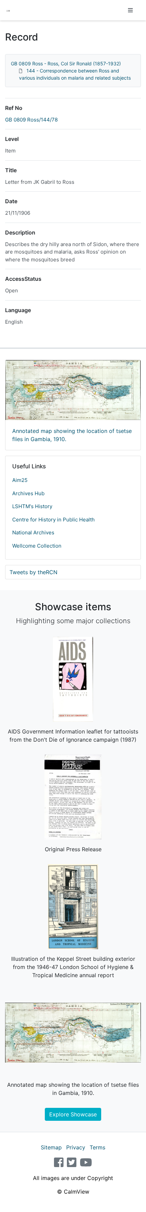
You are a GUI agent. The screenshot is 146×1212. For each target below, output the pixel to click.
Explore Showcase (73, 1114)
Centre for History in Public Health (53, 519)
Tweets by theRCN (33, 572)
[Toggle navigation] (130, 10)
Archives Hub (28, 493)
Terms (97, 1147)
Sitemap (51, 1147)
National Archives (33, 532)
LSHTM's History (32, 506)
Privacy (75, 1147)
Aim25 (20, 480)
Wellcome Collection (36, 546)
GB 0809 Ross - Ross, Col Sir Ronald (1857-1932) (66, 63)
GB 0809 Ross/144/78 (31, 119)
